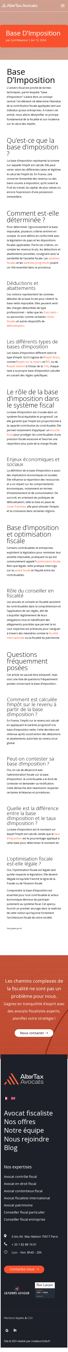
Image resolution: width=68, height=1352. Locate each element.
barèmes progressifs (37, 263)
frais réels (50, 312)
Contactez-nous (22, 1269)
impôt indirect (16, 366)
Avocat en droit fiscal (20, 1184)
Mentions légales (14, 1318)
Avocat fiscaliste (28, 1112)
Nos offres (19, 1121)
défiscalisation (15, 326)
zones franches (16, 506)
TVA (46, 366)
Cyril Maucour (19, 40)
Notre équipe (24, 1130)
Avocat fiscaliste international (27, 1198)
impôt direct (52, 357)
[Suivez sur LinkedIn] (15, 1330)
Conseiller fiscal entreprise (24, 1219)
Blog (10, 1147)
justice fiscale (22, 570)
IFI (48, 362)
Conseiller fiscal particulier (24, 1212)
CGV (30, 1318)
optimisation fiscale (48, 561)
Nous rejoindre (26, 1138)
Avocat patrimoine (18, 1205)
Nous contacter (32, 1033)
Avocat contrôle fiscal (20, 1176)
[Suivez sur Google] (7, 1330)
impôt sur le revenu (29, 362)
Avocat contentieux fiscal (23, 1191)
